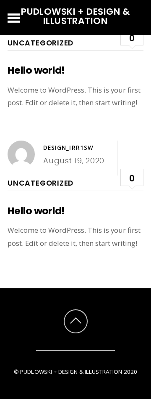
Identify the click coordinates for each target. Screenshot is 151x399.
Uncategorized (40, 43)
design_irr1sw (68, 148)
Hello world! (36, 70)
